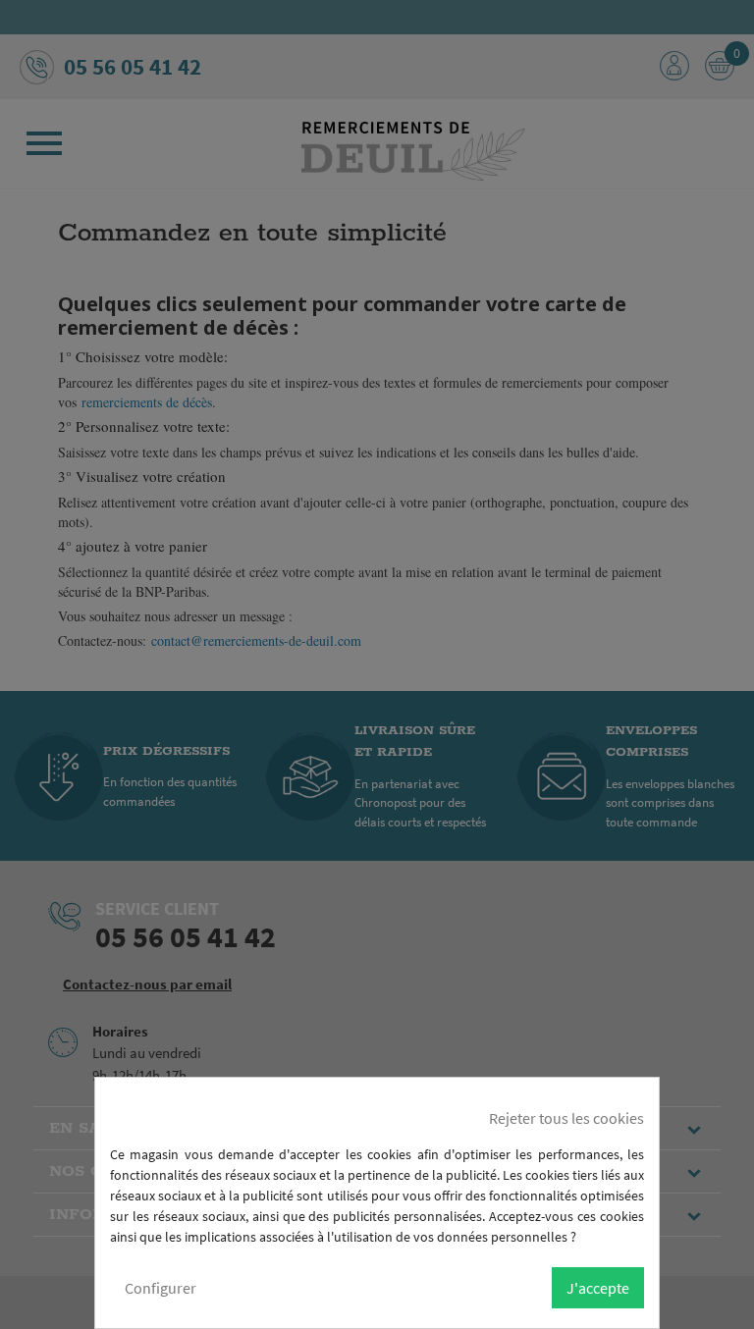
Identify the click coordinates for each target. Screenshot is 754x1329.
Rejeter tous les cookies (566, 1118)
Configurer (160, 1288)
